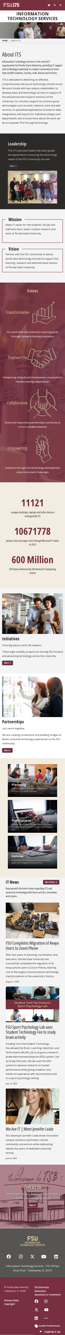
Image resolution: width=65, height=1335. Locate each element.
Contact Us (52, 1332)
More (12, 166)
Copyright (9, 1303)
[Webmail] (49, 5)
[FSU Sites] (60, 5)
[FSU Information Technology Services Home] (32, 1240)
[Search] (54, 5)
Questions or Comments (48, 1294)
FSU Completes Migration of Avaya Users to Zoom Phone (32, 945)
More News (50, 882)
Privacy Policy (11, 1300)
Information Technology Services (32, 16)
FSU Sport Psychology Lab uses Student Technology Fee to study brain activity (31, 1032)
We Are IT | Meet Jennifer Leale (29, 1129)
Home (5, 40)
